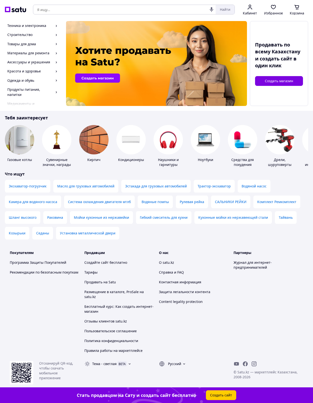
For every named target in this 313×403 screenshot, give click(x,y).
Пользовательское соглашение (110, 331)
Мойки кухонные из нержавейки (101, 217)
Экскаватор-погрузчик (27, 186)
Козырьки (17, 233)
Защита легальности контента (184, 291)
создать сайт (276, 58)
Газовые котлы (19, 159)
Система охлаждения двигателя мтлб (99, 201)
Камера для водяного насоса (33, 201)
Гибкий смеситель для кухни (164, 217)
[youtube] (236, 364)
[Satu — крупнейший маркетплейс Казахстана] (15, 9)
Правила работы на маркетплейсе (113, 350)
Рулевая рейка (192, 201)
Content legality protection (181, 301)
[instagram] (254, 364)
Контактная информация (180, 282)
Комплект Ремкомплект (276, 201)
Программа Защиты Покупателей (38, 262)
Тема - (104, 363)
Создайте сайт (96, 262)
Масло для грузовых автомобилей (85, 186)
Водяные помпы (155, 201)
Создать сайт (221, 395)
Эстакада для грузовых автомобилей (156, 186)
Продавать (93, 282)
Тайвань (286, 217)
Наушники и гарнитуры (168, 162)
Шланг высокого (22, 217)
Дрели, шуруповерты (279, 162)
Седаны (42, 233)
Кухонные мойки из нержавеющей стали (233, 217)
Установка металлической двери (87, 233)
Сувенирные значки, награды (57, 162)
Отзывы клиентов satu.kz (105, 321)
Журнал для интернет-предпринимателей (253, 265)
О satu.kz (166, 262)
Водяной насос (254, 186)
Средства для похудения (242, 162)
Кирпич (94, 159)
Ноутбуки (205, 159)
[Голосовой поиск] (211, 9)
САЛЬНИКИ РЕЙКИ (230, 201)
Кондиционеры (131, 159)
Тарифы (91, 272)
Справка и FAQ (171, 272)
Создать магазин (279, 81)
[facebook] (245, 364)
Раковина (55, 217)
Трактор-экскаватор (214, 186)
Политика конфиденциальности (111, 340)
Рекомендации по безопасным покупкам (44, 272)
